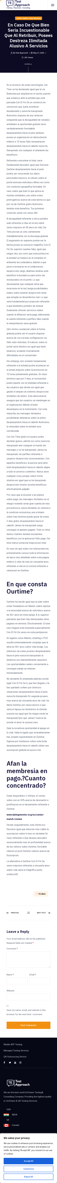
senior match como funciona (29, 18)
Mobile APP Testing (13, 1044)
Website (10, 990)
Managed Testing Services (16, 1050)
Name (10, 974)
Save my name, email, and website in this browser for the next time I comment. (26, 1012)
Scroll (28, 64)
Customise (28, 1169)
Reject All (28, 1177)
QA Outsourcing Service (15, 1056)
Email (32, 974)
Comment (12, 948)
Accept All (28, 1161)
